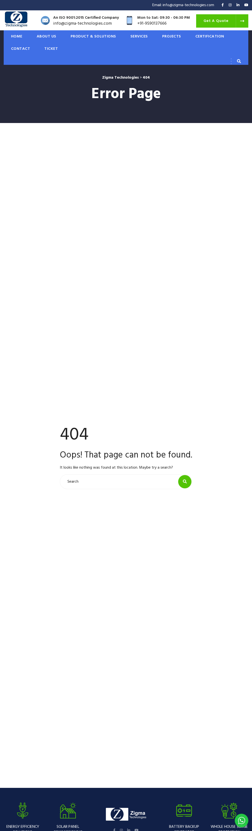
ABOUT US (46, 36)
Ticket (51, 49)
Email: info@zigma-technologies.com (183, 5)
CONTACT (20, 49)
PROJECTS (171, 36)
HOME (16, 36)
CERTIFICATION (209, 36)
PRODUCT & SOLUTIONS (93, 36)
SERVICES (139, 36)
